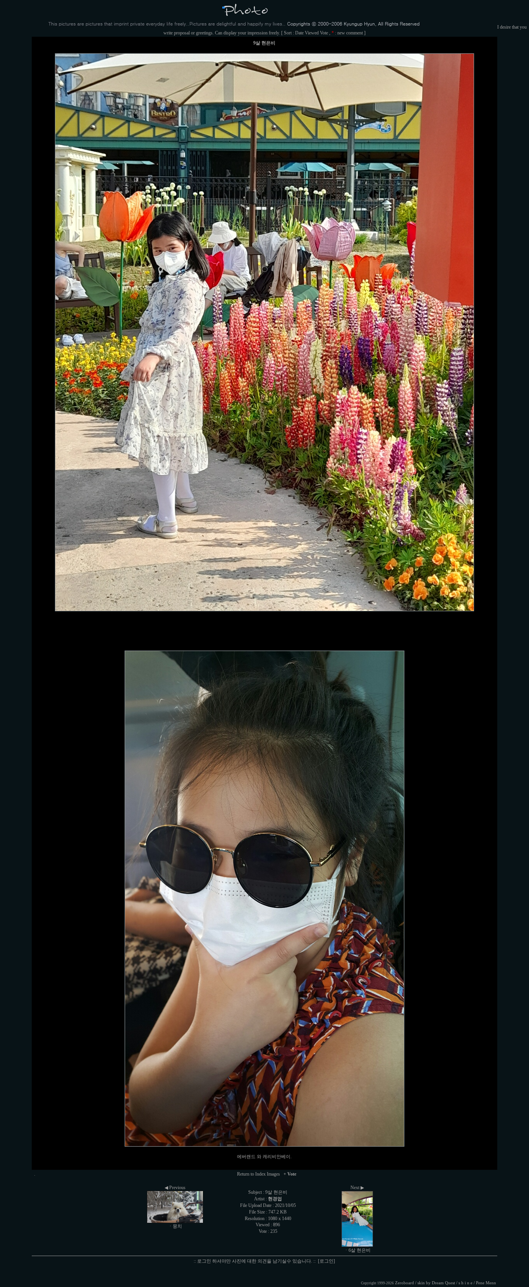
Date (299, 33)
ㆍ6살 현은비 (357, 1250)
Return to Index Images (258, 1174)
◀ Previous (175, 1187)
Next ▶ (357, 1187)
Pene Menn (486, 1283)
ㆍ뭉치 (175, 1226)
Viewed (312, 33)
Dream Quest (443, 1283)
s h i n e (465, 1283)
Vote (324, 33)
